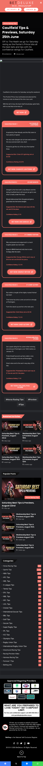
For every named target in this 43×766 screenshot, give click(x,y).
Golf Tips (6, 619)
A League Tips (8, 585)
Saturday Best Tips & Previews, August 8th (25, 546)
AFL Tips (6, 577)
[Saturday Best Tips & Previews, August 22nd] (11, 426)
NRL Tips (6, 581)
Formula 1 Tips (8, 661)
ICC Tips (6, 635)
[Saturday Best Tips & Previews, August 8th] (8, 548)
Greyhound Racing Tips (11, 650)
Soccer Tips (7, 623)
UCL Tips (6, 604)
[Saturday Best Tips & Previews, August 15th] (11, 449)
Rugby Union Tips (10, 642)
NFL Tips (6, 600)
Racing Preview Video (11, 654)
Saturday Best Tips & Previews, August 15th (11, 458)
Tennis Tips (7, 589)
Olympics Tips (8, 638)
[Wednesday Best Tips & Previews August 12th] (31, 449)
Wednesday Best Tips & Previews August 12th (31, 459)
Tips (22, 404)
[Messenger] (27, 763)
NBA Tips (6, 573)
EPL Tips (6, 593)
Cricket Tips (7, 608)
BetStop (8, 737)
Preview (33, 399)
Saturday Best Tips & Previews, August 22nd (10, 435)
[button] (41, 3)
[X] (16, 763)
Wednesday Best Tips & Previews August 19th (31, 435)
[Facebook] (5, 763)
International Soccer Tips (12, 612)
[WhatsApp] (37, 763)
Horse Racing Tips (10, 23)
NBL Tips (6, 596)
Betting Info (7, 665)
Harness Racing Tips (10, 657)
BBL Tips (6, 616)
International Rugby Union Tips (15, 646)
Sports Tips (7, 570)
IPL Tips (6, 631)
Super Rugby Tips (10, 627)
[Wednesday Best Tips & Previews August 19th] (31, 426)
